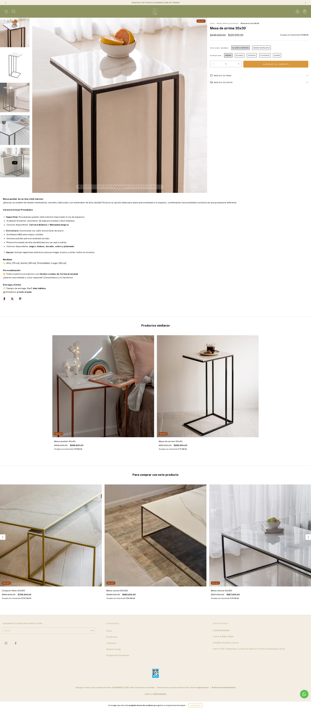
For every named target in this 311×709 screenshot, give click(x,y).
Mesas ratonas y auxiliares (227, 23)
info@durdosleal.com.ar (226, 642)
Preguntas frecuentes (117, 655)
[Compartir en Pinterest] (20, 299)
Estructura (215, 55)
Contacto (111, 643)
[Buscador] (13, 12)
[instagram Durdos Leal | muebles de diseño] (6, 643)
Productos (112, 637)
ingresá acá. (203, 687)
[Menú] (6, 12)
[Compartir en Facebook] (4, 299)
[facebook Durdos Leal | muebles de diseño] (15, 643)
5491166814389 (221, 630)
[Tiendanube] (155, 694)
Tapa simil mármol (219, 48)
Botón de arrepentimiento (224, 687)
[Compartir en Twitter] (12, 299)
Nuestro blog (113, 649)
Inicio (212, 23)
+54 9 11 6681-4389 (223, 636)
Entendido (195, 705)
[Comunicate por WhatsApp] (304, 694)
